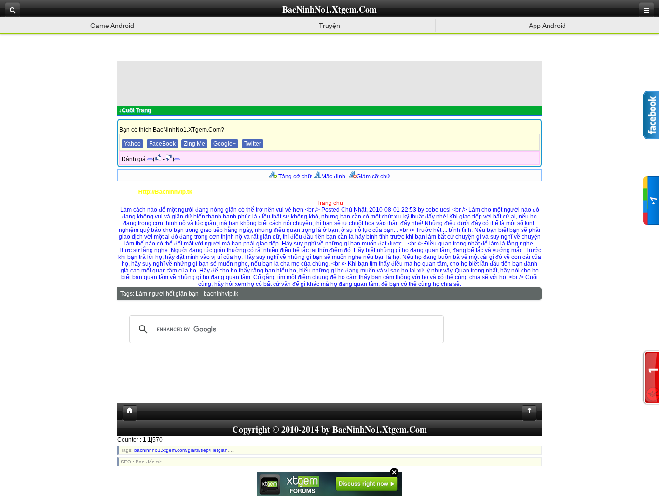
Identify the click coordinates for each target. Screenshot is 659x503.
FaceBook (162, 143)
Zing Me (194, 143)
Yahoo (132, 143)
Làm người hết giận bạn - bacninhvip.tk (187, 293)
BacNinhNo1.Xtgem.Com (329, 9)
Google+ (224, 143)
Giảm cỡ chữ (373, 176)
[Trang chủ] (127, 413)
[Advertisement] (329, 82)
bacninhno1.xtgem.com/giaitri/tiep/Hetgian (181, 450)
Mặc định (333, 176)
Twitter (252, 143)
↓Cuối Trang (135, 110)
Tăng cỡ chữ (294, 176)
